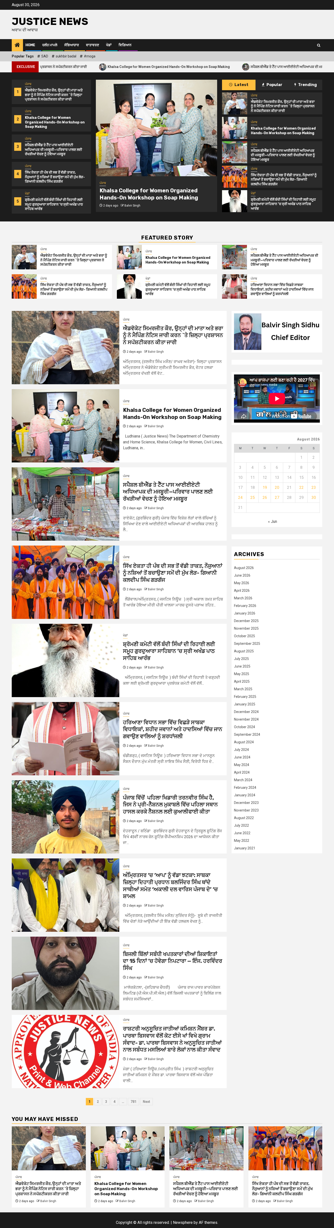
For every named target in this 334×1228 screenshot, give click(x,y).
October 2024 (244, 727)
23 (314, 487)
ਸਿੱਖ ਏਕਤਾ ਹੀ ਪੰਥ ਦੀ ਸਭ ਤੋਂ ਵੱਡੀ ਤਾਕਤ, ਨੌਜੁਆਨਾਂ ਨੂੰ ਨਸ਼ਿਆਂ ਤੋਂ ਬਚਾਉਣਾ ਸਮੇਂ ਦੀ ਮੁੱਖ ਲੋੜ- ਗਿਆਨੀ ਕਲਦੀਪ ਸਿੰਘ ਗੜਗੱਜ (55, 176)
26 (265, 497)
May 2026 (241, 583)
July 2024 (241, 750)
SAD (44, 56)
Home (30, 45)
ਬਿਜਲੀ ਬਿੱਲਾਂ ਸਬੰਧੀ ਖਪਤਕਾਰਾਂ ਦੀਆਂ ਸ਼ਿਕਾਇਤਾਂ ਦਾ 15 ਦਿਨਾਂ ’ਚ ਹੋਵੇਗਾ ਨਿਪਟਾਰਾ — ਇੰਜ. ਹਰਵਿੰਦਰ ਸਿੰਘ (172, 961)
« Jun (272, 521)
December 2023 (246, 803)
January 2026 (244, 613)
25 (252, 497)
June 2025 (242, 667)
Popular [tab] (274, 84)
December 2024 (246, 712)
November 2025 (246, 629)
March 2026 (243, 598)
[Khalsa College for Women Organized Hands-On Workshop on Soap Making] (151, 128)
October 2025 (244, 636)
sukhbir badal (66, 56)
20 (277, 487)
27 (277, 497)
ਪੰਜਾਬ (28, 84)
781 (133, 1102)
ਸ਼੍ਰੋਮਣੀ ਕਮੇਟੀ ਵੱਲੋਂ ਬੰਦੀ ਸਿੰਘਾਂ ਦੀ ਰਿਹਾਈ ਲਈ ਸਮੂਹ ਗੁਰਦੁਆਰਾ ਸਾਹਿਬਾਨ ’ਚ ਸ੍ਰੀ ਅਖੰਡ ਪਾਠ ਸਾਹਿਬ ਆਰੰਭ (54, 204)
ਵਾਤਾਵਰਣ (92, 45)
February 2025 (245, 697)
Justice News (50, 21)
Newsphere (183, 1222)
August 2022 (244, 818)
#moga (89, 56)
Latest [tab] (241, 84)
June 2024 (242, 757)
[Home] (17, 45)
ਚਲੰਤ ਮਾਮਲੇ (49, 45)
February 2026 (245, 606)
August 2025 (244, 651)
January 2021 (244, 848)
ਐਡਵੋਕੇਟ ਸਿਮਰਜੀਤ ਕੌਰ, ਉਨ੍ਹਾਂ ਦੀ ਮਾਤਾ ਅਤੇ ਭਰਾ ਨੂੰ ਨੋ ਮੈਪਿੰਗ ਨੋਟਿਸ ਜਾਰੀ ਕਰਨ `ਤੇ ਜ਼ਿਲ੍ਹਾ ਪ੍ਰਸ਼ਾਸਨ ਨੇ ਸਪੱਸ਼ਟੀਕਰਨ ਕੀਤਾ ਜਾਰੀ (54, 94)
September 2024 (247, 735)
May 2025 (241, 674)
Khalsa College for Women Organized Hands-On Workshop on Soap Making (108, 66)
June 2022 (242, 833)
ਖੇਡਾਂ (108, 45)
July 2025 (241, 659)
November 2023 (246, 810)
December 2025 (246, 621)
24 (240, 497)
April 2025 (242, 682)
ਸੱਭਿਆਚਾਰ (71, 45)
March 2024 (243, 780)
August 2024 (244, 742)
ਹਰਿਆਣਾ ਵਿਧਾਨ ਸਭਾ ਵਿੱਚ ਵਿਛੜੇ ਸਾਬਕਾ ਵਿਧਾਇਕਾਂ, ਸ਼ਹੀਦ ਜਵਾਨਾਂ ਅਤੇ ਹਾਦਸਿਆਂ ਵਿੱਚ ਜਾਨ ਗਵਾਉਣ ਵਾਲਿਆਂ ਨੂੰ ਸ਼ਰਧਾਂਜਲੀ (282, 289)
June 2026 (242, 576)
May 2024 (241, 765)
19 (265, 487)
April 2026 (242, 591)
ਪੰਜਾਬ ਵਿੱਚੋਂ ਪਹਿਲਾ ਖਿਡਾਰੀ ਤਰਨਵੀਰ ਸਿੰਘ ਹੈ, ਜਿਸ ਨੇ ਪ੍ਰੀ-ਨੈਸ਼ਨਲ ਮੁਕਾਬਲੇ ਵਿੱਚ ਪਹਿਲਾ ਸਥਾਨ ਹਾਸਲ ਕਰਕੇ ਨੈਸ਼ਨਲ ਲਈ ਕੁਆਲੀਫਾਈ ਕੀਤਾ (170, 804)
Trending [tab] (307, 84)
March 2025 (243, 689)
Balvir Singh (127, 205)
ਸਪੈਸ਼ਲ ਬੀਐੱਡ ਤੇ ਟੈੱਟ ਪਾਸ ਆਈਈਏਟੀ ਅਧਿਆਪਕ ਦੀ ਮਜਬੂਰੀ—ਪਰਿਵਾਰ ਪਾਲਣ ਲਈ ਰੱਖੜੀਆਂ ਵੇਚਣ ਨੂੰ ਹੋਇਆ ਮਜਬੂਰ (53, 149)
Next (146, 1102)
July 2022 (241, 826)
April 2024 (242, 773)
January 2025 (244, 704)
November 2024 (246, 720)
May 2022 (241, 841)
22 (301, 487)
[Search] (319, 45)
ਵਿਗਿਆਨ (125, 45)
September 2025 (247, 644)
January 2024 (244, 795)
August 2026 (244, 568)
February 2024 (245, 788)
